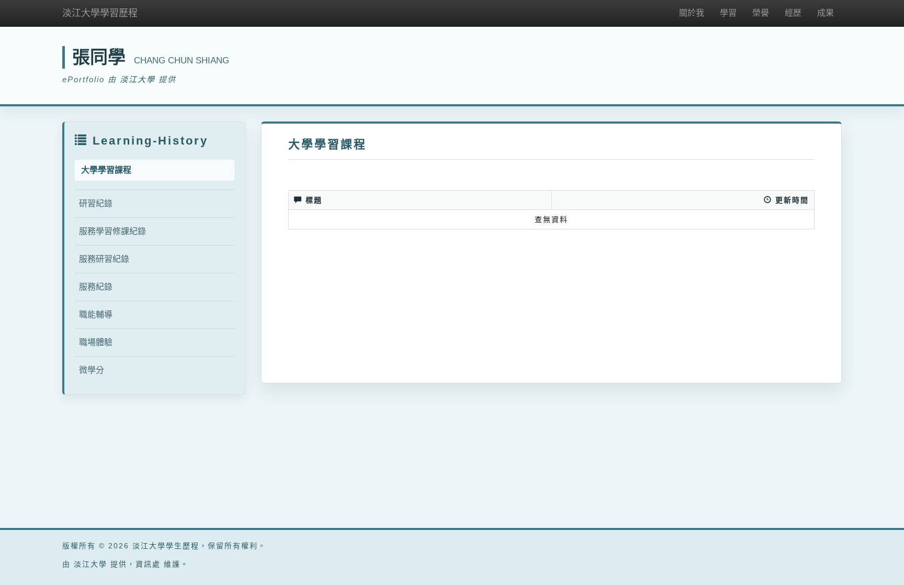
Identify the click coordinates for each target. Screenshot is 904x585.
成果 (825, 12)
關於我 (691, 12)
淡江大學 (137, 79)
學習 (728, 12)
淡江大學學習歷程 (100, 13)
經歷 (793, 12)
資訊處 (148, 564)
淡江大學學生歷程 (165, 546)
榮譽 (760, 12)
